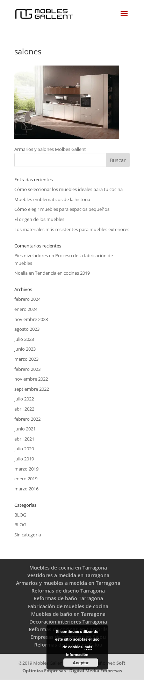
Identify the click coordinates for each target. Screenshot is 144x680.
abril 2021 (24, 439)
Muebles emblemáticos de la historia (52, 199)
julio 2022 (24, 399)
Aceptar (81, 662)
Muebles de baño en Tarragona (68, 614)
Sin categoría (27, 535)
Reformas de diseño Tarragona (68, 590)
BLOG (20, 515)
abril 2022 (24, 409)
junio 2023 (25, 349)
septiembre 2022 (31, 389)
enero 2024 (25, 309)
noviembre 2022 (31, 379)
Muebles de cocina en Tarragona (68, 567)
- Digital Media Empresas (94, 670)
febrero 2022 (27, 419)
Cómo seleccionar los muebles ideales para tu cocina (68, 189)
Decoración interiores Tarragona (68, 621)
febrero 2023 (27, 369)
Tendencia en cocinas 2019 (62, 273)
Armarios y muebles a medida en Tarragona (68, 583)
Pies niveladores (31, 255)
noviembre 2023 (31, 319)
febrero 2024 (27, 299)
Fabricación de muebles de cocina (68, 606)
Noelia (21, 273)
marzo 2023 (26, 359)
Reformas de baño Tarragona (68, 598)
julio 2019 (24, 459)
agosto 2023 (26, 329)
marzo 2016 (26, 489)
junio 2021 (25, 429)
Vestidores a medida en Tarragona (68, 575)
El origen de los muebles (39, 219)
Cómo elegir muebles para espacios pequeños (61, 209)
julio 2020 (24, 448)
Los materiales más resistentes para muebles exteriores (71, 229)
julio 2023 (24, 339)
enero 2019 (25, 478)
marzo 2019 (26, 469)
